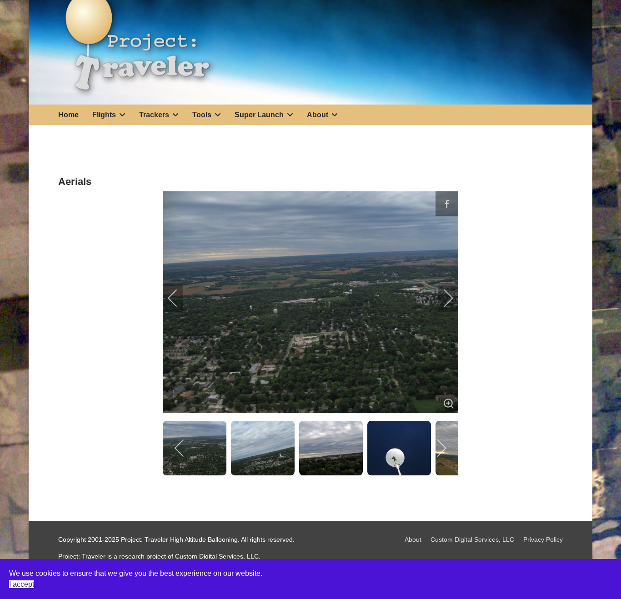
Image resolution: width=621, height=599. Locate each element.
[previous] (179, 298)
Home (68, 115)
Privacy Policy (543, 539)
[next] (442, 298)
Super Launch (259, 115)
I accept (21, 584)
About (413, 539)
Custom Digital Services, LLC (472, 539)
